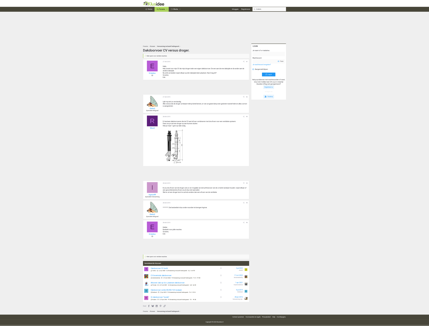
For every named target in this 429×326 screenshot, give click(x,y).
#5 (247, 203)
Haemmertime (238, 285)
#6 (247, 222)
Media (175, 9)
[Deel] (243, 61)
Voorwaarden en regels (253, 317)
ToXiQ (154, 270)
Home (150, 9)
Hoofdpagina (281, 317)
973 (194, 270)
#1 (247, 61)
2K (199, 278)
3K (195, 285)
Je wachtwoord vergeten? (261, 64)
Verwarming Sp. (238, 299)
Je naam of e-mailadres (260, 50)
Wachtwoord (256, 58)
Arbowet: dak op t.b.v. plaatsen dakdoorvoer (168, 283)
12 (195, 278)
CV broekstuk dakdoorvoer (161, 275)
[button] (167, 9)
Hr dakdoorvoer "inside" (160, 297)
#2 (247, 97)
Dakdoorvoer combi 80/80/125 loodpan (166, 290)
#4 (247, 183)
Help (273, 317)
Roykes (154, 299)
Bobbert (154, 292)
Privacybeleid (266, 317)
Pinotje (154, 285)
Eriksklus (152, 73)
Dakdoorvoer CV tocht (159, 268)
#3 (247, 116)
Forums (162, 9)
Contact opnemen (238, 317)
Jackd (241, 270)
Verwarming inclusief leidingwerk (177, 270)
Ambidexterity (156, 278)
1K (195, 292)
